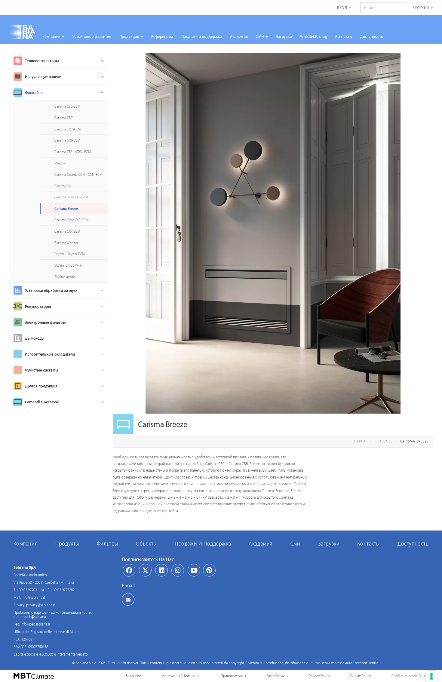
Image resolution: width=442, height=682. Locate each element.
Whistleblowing (313, 36)
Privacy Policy (319, 675)
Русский (421, 7)
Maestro (60, 163)
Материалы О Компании (181, 675)
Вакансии (133, 675)
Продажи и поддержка (201, 36)
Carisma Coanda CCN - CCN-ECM (78, 174)
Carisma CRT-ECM (67, 140)
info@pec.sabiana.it (35, 624)
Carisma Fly (62, 185)
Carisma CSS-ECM (67, 106)
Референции (162, 36)
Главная (360, 441)
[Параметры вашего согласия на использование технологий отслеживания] (431, 676)
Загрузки (284, 36)
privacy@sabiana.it (40, 604)
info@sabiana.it (33, 597)
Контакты (343, 36)
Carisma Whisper (66, 242)
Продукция (129, 36)
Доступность (371, 36)
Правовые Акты (233, 675)
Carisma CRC (63, 117)
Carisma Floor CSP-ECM (71, 219)
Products (383, 441)
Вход (342, 7)
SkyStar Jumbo (64, 276)
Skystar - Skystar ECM (69, 253)
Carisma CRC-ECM (67, 129)
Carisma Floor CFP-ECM (71, 196)
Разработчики (277, 675)
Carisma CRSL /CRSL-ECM (72, 151)
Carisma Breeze (66, 208)
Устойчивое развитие (91, 36)
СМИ (260, 36)
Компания (52, 36)
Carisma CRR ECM (67, 231)
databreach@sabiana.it (31, 616)
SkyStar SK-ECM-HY (68, 265)
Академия (239, 36)
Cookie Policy (360, 675)
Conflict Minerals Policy (409, 675)
